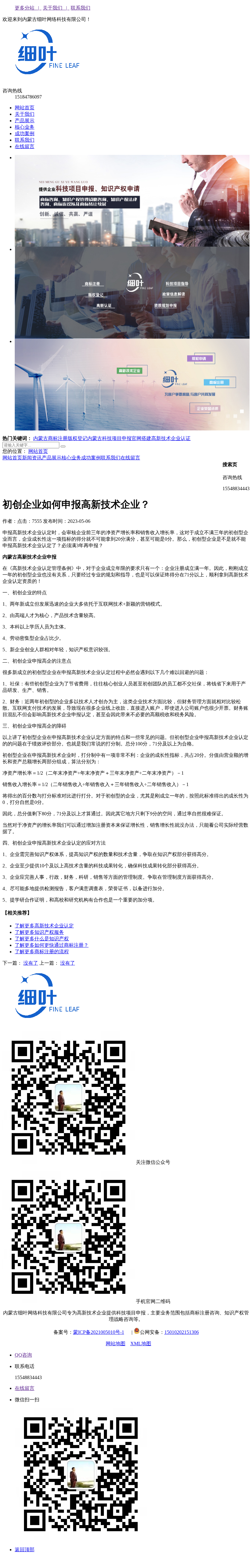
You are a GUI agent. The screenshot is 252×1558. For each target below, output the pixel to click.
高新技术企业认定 (44, 925)
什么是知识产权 (42, 938)
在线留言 (24, 146)
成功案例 (24, 133)
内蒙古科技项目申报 (109, 438)
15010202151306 (181, 1332)
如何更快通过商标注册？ (52, 945)
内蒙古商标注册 (50, 438)
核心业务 (24, 127)
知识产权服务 (39, 932)
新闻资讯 (32, 457)
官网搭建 (141, 438)
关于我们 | (56, 7)
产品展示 (24, 120)
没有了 (30, 963)
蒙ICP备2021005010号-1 (98, 1332)
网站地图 (115, 1343)
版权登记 (77, 438)
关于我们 (24, 114)
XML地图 (140, 1343)
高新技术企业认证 (171, 438)
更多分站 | (28, 7)
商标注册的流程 (42, 951)
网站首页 (24, 107)
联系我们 (80, 7)
